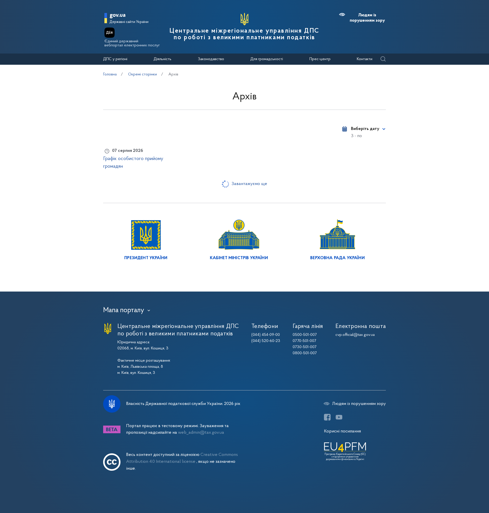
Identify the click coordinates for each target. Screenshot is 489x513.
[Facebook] (327, 417)
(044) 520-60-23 (265, 341)
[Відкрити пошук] (383, 59)
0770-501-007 (304, 341)
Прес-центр (320, 59)
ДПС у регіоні (115, 59)
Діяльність (162, 59)
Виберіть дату (365, 129)
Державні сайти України (129, 22)
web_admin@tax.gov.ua (201, 432)
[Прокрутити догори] (463, 493)
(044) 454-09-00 (265, 335)
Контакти (364, 59)
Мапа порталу (123, 310)
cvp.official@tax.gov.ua (355, 335)
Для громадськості (266, 59)
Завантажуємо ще (249, 184)
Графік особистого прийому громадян (133, 162)
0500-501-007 (305, 335)
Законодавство (211, 59)
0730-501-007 (305, 347)
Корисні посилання (342, 431)
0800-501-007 (305, 353)
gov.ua (118, 15)
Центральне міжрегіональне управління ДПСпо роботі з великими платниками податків (244, 34)
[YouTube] (339, 417)
